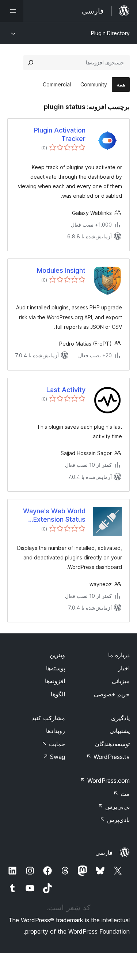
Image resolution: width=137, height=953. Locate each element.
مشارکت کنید (48, 718)
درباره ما (119, 655)
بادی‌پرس (115, 819)
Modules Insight (61, 270)
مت (121, 793)
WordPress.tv (108, 756)
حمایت (53, 744)
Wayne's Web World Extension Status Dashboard (54, 515)
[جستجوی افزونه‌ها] (30, 62)
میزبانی (121, 681)
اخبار (124, 668)
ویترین (57, 655)
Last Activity (65, 390)
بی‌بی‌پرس (114, 806)
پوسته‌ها (55, 668)
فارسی (104, 852)
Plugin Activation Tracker (59, 134)
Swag (54, 756)
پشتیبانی (120, 730)
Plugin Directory (110, 33)
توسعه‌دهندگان (112, 744)
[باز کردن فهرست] (11, 11)
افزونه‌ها (55, 681)
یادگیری (120, 718)
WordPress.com (105, 780)
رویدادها (55, 730)
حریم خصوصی (112, 694)
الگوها (58, 694)
